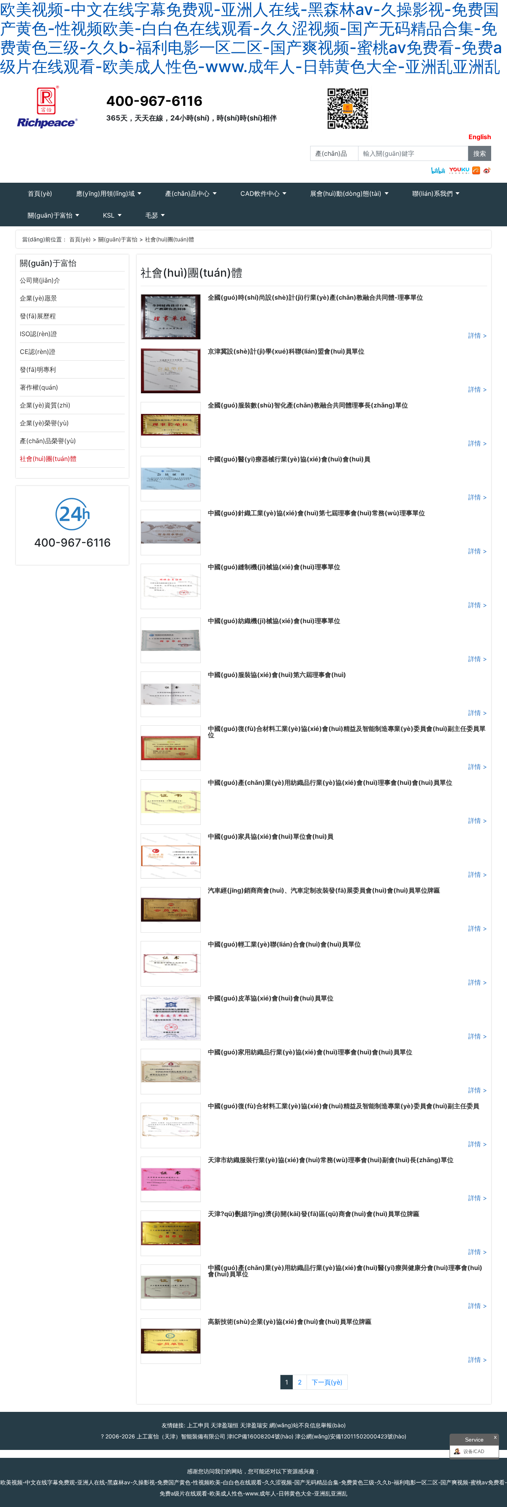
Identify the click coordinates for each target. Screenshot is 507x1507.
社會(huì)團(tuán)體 (169, 239)
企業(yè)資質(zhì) (45, 405)
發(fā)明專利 (38, 369)
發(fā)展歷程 (38, 316)
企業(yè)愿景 (38, 298)
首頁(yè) (46, 193)
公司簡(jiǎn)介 (40, 280)
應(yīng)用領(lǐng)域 (106, 193)
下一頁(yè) (327, 1382)
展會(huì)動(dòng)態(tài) (346, 193)
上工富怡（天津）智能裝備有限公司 (181, 1436)
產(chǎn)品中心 (188, 193)
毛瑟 (152, 215)
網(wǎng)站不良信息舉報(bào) (307, 1425)
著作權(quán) (39, 387)
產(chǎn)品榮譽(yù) (48, 441)
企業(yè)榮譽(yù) (44, 423)
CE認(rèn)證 (37, 352)
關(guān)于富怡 (51, 215)
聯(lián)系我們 (433, 193)
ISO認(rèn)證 (38, 334)
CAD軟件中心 (261, 193)
